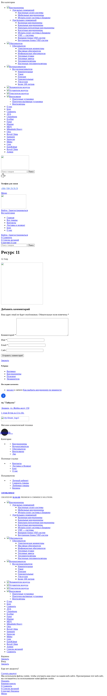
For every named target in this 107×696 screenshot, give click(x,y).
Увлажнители (13, 379)
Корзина (16, 488)
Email (4, 345)
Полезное (11, 376)
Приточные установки (23, 99)
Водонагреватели (20, 446)
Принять (5, 681)
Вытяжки (11, 371)
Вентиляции (18, 451)
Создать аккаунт (9, 673)
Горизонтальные (25, 79)
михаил (10, 390)
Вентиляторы (18, 104)
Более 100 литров (26, 84)
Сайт (3, 350)
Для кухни (23, 81)
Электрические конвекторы (31, 48)
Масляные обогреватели (29, 51)
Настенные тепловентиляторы (32, 63)
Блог (14, 468)
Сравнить (11, 651)
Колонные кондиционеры (30, 23)
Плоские (22, 76)
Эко (14, 454)
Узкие (20, 74)
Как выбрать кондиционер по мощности (42, 390)
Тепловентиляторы (27, 61)
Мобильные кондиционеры (31, 15)
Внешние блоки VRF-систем (31, 38)
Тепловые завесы (26, 58)
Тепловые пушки (26, 56)
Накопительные (25, 71)
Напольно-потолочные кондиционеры (36, 28)
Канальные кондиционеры (30, 25)
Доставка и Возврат (21, 466)
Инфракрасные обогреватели (32, 53)
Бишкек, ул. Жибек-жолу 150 (15, 408)
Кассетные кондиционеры (30, 30)
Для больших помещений (24, 20)
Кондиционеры (14, 374)
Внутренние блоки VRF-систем (33, 40)
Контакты (17, 463)
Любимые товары (20, 485)
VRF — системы (26, 35)
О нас (15, 471)
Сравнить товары (20, 483)
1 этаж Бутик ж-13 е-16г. (12, 413)
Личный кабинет (20, 480)
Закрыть (5, 360)
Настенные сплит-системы (30, 12)
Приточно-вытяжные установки (27, 101)
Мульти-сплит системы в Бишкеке (34, 17)
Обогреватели (19, 46)
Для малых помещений (23, 10)
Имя (4, 340)
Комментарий (8, 335)
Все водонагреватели (22, 69)
